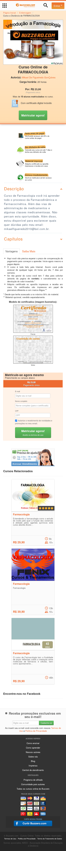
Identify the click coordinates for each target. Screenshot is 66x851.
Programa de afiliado (33, 779)
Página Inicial (9, 12)
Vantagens (11, 251)
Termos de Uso (10, 838)
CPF (17, 411)
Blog (33, 761)
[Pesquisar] (46, 5)
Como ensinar (33, 743)
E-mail (17, 391)
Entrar (57, 5)
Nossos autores (33, 752)
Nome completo (21, 401)
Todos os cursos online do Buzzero (33, 788)
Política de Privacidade (36, 730)
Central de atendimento (33, 770)
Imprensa (33, 765)
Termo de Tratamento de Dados (49, 838)
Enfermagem (25, 12)
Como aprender (33, 747)
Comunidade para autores (33, 784)
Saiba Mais (28, 251)
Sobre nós (33, 756)
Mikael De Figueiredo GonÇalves (38, 77)
